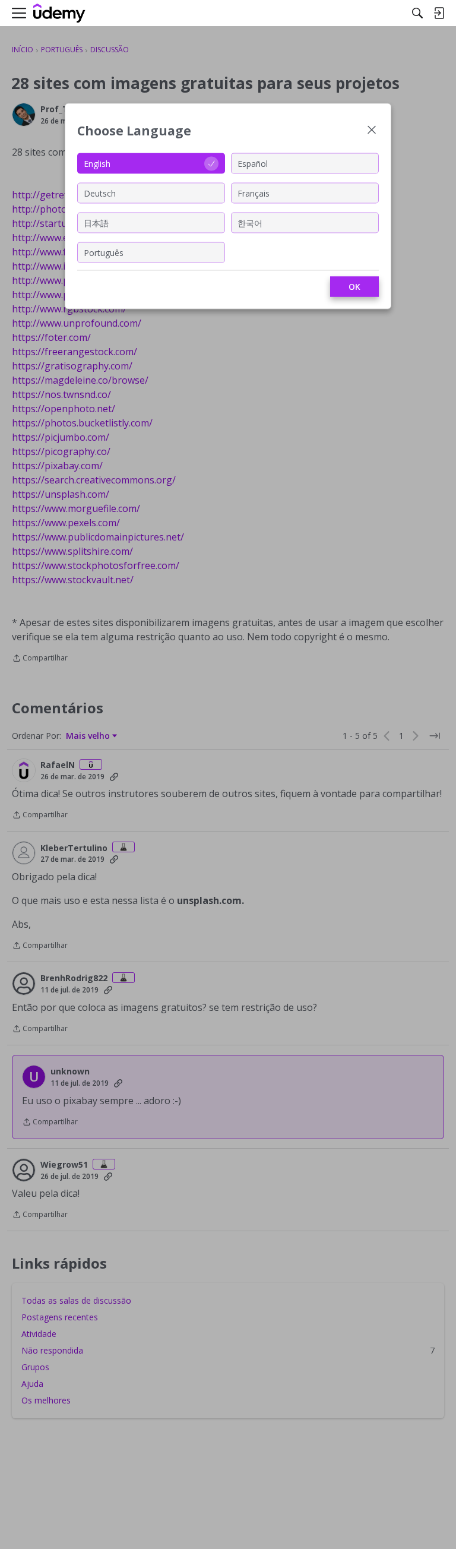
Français (254, 192)
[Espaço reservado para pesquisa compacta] (417, 13)
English (97, 163)
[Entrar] (438, 13)
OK (354, 286)
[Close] (372, 131)
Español (253, 163)
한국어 (250, 222)
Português (104, 252)
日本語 (96, 222)
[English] (59, 13)
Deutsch (100, 192)
